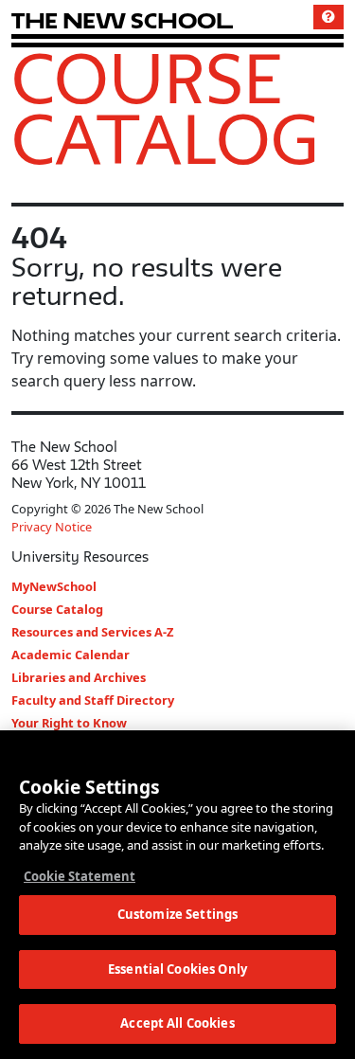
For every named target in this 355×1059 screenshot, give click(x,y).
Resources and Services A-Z (92, 631)
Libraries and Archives (78, 677)
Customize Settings (177, 914)
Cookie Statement (79, 876)
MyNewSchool (54, 586)
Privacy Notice (51, 526)
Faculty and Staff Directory (92, 700)
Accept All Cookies (177, 1023)
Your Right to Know (69, 722)
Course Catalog (165, 108)
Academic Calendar (70, 654)
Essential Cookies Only (177, 969)
